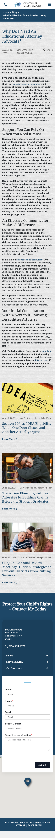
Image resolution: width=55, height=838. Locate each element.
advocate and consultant (29, 259)
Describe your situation (18, 735)
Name (8, 689)
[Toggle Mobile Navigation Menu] (49, 4)
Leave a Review (14, 661)
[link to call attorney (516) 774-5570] (5, 4)
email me (46, 351)
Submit (42, 764)
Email (8, 712)
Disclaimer (35, 825)
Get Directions (14, 668)
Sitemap (20, 825)
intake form (41, 360)
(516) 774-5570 (17, 646)
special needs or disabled (26, 83)
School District (13, 723)
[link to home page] (27, 4)
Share (49, 49)
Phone (8, 700)
